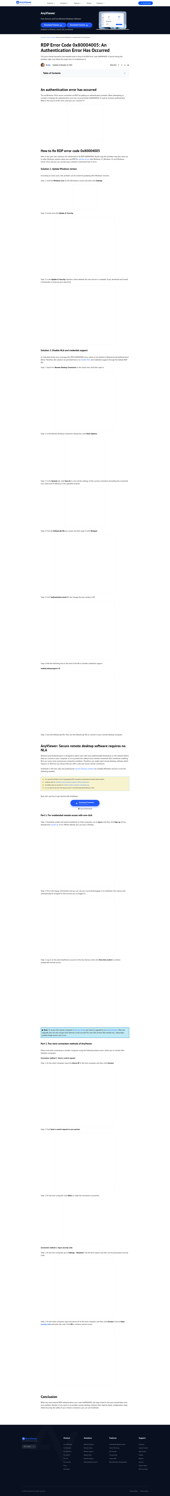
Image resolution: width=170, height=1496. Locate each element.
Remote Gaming (88, 1458)
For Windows (67, 1451)
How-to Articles (51, 37)
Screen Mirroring (114, 1448)
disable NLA (85, 360)
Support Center (143, 1448)
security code (46, 1324)
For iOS (66, 1458)
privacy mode (80, 1030)
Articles (141, 1455)
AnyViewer (43, 37)
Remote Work (88, 1455)
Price (65, 1465)
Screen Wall (112, 1458)
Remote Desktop (89, 1444)
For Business (67, 1448)
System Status (143, 1465)
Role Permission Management (118, 1462)
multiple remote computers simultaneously (76, 785)
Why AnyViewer (143, 1469)
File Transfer (113, 1451)
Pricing (89, 3)
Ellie (49, 65)
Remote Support (88, 1451)
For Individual (68, 1444)
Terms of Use (144, 1491)
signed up (54, 825)
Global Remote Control (90, 1462)
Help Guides (142, 1451)
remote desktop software (84, 769)
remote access (84, 159)
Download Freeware (52, 25)
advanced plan (112, 1030)
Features (77, 3)
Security (141, 1462)
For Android (67, 1462)
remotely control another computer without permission (72, 782)
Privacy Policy (134, 1491)
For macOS (67, 1455)
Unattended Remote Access (117, 1444)
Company (99, 3)
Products (50, 3)
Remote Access (88, 1448)
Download (146, 3)
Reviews (141, 1458)
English (28, 1446)
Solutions (63, 3)
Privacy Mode (113, 1455)
